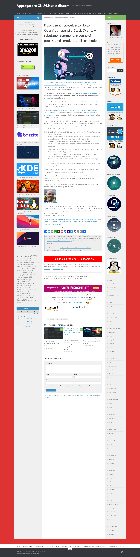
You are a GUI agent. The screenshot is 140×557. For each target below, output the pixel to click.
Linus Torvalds (22, 283)
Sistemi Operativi (113, 467)
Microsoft (27, 287)
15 (24, 319)
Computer (26, 262)
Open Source (48, 18)
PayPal (110, 422)
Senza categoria (113, 455)
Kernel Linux (23, 281)
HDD (110, 362)
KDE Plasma (27, 279)
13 (18, 319)
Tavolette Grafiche (114, 504)
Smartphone (112, 470)
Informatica (30, 275)
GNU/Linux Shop (27, 13)
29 (24, 324)
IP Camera (111, 373)
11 (34, 316)
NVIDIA (33, 289)
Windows (32, 300)
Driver (26, 268)
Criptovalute (112, 310)
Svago (110, 493)
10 (31, 316)
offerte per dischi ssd (75, 295)
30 (28, 324)
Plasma (19, 291)
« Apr (26, 326)
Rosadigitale (112, 440)
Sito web (48, 380)
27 (18, 324)
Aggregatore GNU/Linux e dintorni (43, 6)
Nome (48, 374)
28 (21, 324)
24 (31, 321)
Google (34, 272)
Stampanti (111, 485)
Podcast (25, 291)
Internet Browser (24, 277)
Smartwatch (112, 474)
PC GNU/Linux (38, 13)
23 (28, 321)
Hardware (111, 358)
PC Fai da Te (47, 13)
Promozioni (112, 433)
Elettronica (112, 332)
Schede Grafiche (113, 452)
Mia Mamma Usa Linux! (56, 208)
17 (31, 319)
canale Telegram (84, 264)
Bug (25, 260)
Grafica (20, 275)
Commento (49, 363)
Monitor (111, 403)
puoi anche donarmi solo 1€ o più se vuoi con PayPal (75, 248)
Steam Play (112, 489)
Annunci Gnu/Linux (113, 287)
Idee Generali (112, 366)
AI (18, 258)
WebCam (111, 530)
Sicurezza (61, 13)
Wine (19, 302)
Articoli (19, 260)
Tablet (110, 496)
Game (19, 272)
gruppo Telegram (57, 269)
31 (31, 324)
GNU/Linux (111, 351)
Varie (110, 519)
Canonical (32, 260)
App (110, 291)
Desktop (29, 264)
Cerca (120, 70)
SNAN (110, 478)
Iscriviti (116, 13)
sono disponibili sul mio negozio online (58, 241)
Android (24, 258)
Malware (28, 285)
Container (35, 262)
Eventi (110, 336)
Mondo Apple (112, 392)
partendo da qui (62, 238)
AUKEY (110, 302)
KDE (19, 279)
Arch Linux (32, 258)
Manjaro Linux (20, 287)
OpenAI (56, 319)
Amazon (111, 280)
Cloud (19, 262)
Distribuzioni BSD (113, 325)
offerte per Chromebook (75, 300)
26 (37, 321)
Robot (110, 437)
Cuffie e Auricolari (113, 313)
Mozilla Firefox (23, 289)
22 (24, 321)
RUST (35, 295)
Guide (54, 13)
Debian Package (113, 317)
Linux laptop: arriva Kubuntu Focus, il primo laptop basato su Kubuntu (92, 341)
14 (21, 319)
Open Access (112, 411)
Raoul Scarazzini (51, 203)
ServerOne (111, 459)
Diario (110, 321)
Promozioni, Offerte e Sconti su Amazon (89, 13)
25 (34, 321)
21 (21, 321)
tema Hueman (36, 553)
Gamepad (111, 343)
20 (18, 321)
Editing (32, 268)
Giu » (29, 326)
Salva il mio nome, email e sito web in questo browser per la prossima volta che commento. (72, 386)
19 (37, 319)
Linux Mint (21, 285)
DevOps (52, 319)
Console (111, 306)
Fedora (20, 270)
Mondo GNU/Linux (113, 396)
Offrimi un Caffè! (71, 13)
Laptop (111, 381)
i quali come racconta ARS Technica (88, 93)
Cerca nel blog (111, 67)
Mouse (110, 407)
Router (110, 444)
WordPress (112, 534)
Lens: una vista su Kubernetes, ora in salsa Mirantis (51, 344)
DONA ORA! (115, 60)
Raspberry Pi (21, 295)
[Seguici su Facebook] (38, 18)
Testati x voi (112, 511)
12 (37, 316)
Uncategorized (113, 515)
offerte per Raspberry (75, 302)
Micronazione (112, 388)
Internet (111, 369)
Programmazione (64, 319)
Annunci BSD (112, 284)
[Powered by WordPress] (23, 553)
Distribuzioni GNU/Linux (115, 328)
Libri (110, 384)
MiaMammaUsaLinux (51, 45)
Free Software (29, 270)
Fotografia (111, 340)
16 (28, 319)
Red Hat (29, 295)
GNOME (26, 272)
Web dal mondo (68, 18)
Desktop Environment (26, 266)
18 (34, 319)
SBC (110, 448)
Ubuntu (22, 300)
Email (76, 374)
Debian (21, 264)
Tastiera (111, 500)
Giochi (110, 347)
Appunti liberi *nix (113, 295)
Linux (30, 283)
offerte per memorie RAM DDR (75, 297)
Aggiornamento (27, 256)
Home (18, 13)
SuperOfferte (108, 13)
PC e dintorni (112, 426)
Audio (110, 298)
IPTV (110, 377)
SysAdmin (25, 298)
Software (58, 18)
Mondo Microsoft (113, 399)
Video (110, 523)
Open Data (112, 414)
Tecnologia (112, 508)
